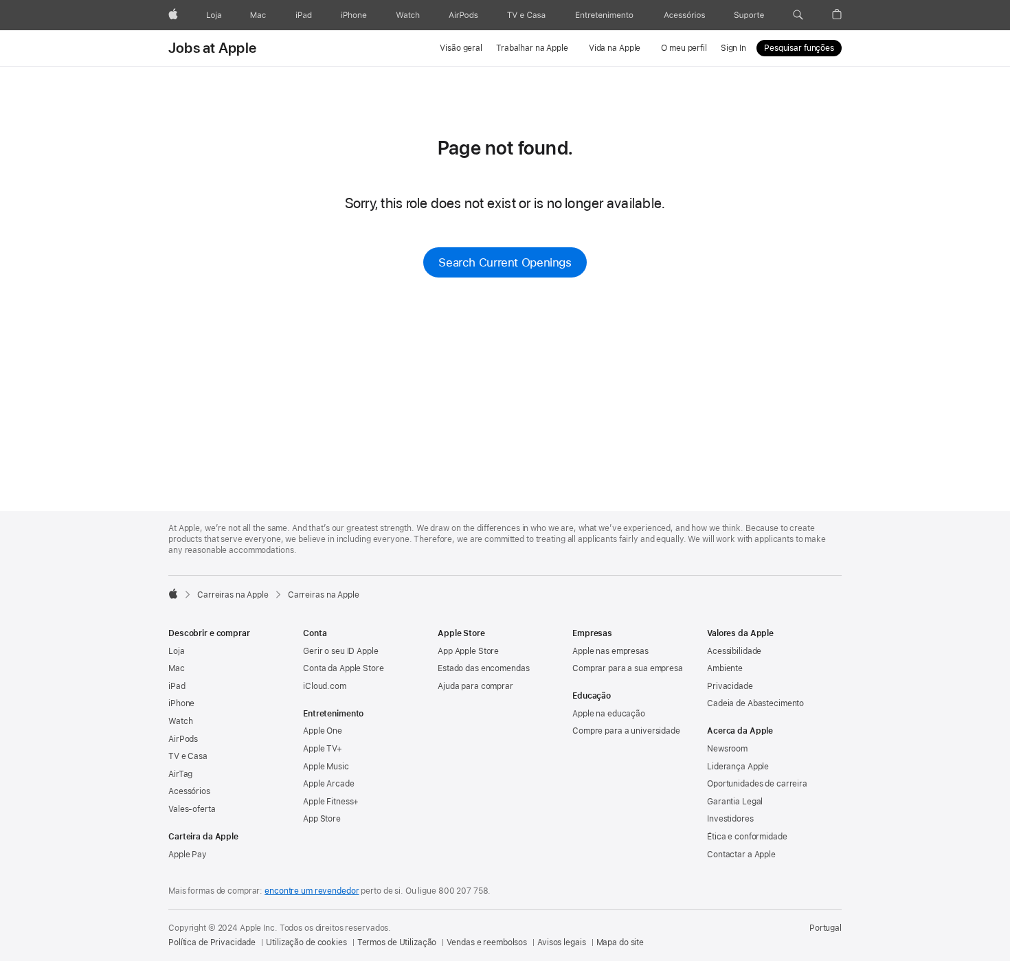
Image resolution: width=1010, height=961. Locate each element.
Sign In (733, 48)
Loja (176, 651)
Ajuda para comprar (475, 686)
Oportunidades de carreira (757, 784)
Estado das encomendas (483, 668)
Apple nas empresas (610, 651)
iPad (177, 686)
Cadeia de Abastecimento (755, 703)
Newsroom (727, 749)
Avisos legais (561, 942)
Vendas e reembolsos (487, 942)
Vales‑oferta (192, 809)
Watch (180, 721)
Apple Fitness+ (331, 801)
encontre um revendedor (312, 891)
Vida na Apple (614, 48)
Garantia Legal (735, 801)
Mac (176, 668)
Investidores (730, 819)
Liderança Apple (738, 766)
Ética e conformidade (747, 836)
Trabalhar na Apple (532, 48)
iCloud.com (324, 686)
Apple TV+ (322, 749)
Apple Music (326, 766)
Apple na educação (608, 714)
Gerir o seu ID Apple (341, 651)
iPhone (181, 703)
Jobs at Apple (212, 48)
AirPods (183, 739)
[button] (798, 15)
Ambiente (725, 668)
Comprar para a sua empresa (627, 668)
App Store (322, 819)
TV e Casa (187, 756)
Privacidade (730, 686)
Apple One (322, 731)
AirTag (180, 774)
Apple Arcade (329, 784)
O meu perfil (684, 48)
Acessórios (189, 791)
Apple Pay (187, 854)
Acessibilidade (734, 651)
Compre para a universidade (626, 731)
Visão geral (461, 48)
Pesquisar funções (799, 48)
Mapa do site (620, 942)
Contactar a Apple (741, 854)
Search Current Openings (504, 262)
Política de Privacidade (212, 942)
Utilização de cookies (306, 942)
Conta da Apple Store (343, 668)
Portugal (825, 928)
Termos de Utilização (397, 942)
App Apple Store (468, 651)
